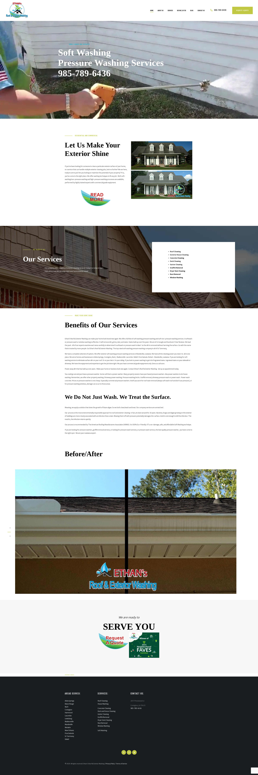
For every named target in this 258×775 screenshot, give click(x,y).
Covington (68, 710)
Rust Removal (102, 723)
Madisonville (69, 721)
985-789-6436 (84, 73)
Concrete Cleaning (104, 708)
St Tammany (69, 736)
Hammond (68, 713)
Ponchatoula (69, 733)
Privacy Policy (110, 764)
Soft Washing (102, 730)
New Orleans (69, 730)
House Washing (103, 704)
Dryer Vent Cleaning (105, 720)
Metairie (68, 727)
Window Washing (104, 726)
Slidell (67, 739)
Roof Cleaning (103, 701)
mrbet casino (69, 675)
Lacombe (68, 716)
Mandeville (69, 724)
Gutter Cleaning (103, 714)
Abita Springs (69, 701)
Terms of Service (121, 764)
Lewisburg (68, 719)
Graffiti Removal (103, 717)
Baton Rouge (69, 704)
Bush (66, 707)
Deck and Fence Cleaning (106, 711)
